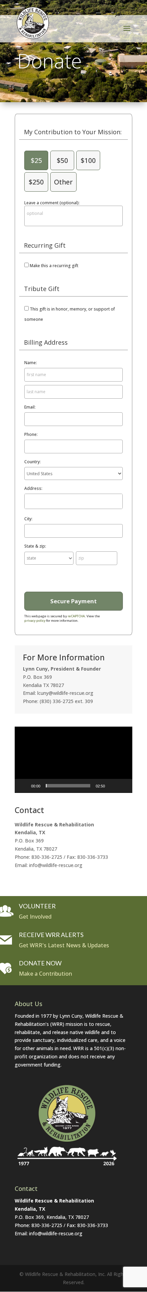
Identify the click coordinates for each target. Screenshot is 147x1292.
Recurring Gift (45, 245)
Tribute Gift (41, 289)
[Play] (23, 785)
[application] (73, 760)
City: (28, 519)
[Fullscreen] (123, 785)
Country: (32, 462)
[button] (73, 759)
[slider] (68, 785)
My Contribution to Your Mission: (73, 132)
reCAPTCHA (76, 616)
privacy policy (34, 620)
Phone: (31, 434)
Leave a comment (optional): (52, 203)
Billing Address (46, 342)
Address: (33, 488)
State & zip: (35, 546)
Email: (30, 407)
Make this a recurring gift (54, 266)
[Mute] (112, 785)
